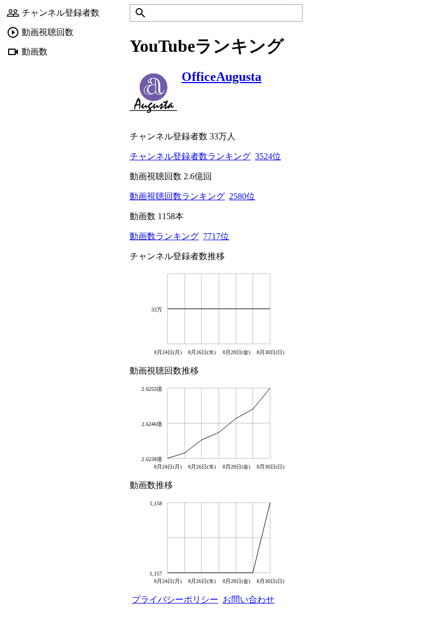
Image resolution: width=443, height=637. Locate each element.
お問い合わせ (248, 599)
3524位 (268, 156)
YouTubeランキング (207, 46)
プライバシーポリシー (175, 599)
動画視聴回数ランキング (177, 196)
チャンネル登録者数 (60, 12)
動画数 (35, 51)
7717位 (216, 236)
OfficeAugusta (221, 77)
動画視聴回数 (47, 32)
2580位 (242, 196)
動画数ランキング (164, 236)
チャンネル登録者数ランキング (190, 156)
